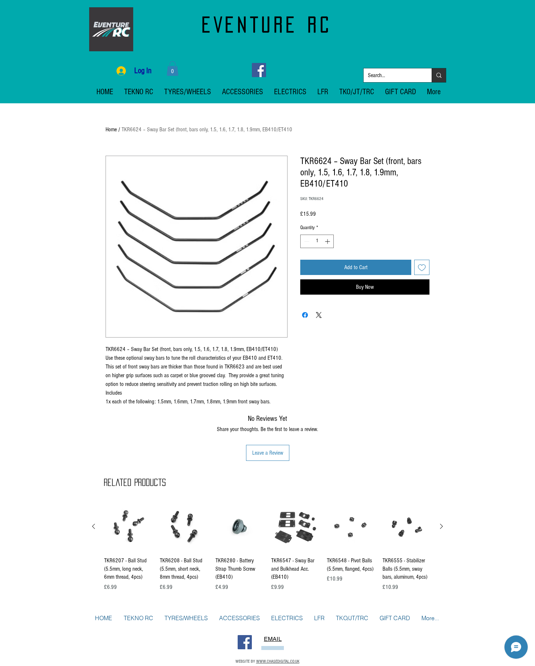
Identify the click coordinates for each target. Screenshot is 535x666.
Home (111, 129)
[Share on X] (318, 315)
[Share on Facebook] (305, 315)
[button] (172, 68)
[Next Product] (441, 526)
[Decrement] (305, 241)
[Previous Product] (93, 526)
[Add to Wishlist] (421, 267)
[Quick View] (128, 526)
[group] (267, 551)
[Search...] (439, 75)
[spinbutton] (317, 241)
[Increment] (328, 241)
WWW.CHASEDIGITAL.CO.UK (278, 661)
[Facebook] (259, 70)
